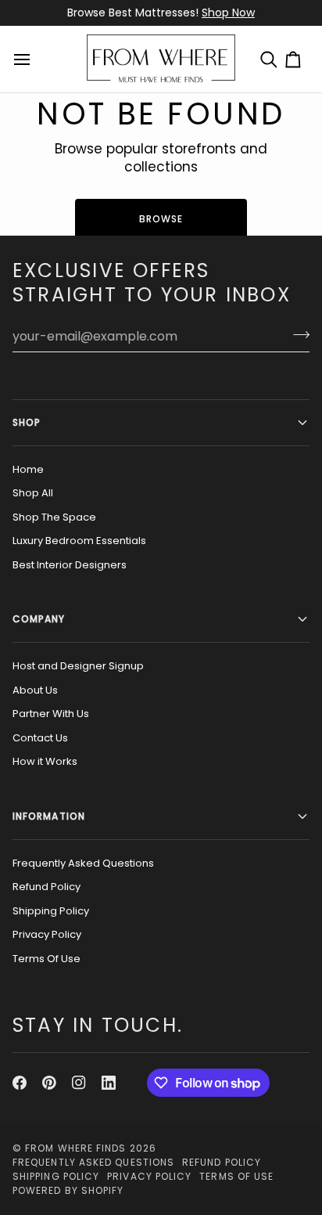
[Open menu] (24, 59)
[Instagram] (79, 1083)
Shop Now (228, 12)
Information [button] (49, 816)
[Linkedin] (109, 1083)
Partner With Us (51, 713)
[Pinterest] (49, 1083)
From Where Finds (75, 1148)
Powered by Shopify (68, 1190)
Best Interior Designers (70, 564)
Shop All (33, 492)
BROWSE (161, 218)
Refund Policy (46, 886)
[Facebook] (20, 1083)
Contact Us (40, 737)
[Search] (272, 59)
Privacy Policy (47, 934)
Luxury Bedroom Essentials (79, 540)
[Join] (296, 334)
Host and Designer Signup (78, 665)
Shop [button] (27, 422)
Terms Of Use (46, 958)
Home (28, 469)
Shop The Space (54, 517)
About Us (35, 690)
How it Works (45, 761)
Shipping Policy (51, 910)
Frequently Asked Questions (83, 863)
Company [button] (39, 619)
